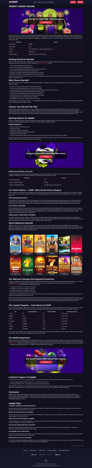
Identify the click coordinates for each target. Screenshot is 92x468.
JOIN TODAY (46, 362)
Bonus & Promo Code (42, 2)
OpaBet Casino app (13, 343)
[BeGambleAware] (42, 454)
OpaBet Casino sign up (43, 63)
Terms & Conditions (52, 450)
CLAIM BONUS (46, 22)
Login (35, 2)
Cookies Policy (41, 450)
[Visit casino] (46, 20)
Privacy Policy (33, 450)
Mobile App (51, 2)
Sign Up (80, 2)
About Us (25, 450)
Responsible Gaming (64, 450)
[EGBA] (50, 454)
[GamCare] (34, 454)
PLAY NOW (46, 156)
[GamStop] (58, 454)
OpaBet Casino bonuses (14, 284)
